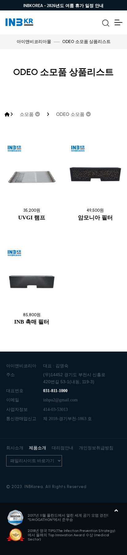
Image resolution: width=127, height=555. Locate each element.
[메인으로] (7, 114)
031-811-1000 (55, 390)
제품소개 (37, 448)
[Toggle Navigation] (118, 22)
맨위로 (116, 510)
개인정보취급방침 (96, 448)
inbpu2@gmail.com (60, 400)
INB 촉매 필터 (31, 322)
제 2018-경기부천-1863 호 (67, 418)
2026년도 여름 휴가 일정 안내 (75, 5)
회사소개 (14, 448)
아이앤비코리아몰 (34, 41)
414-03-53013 (55, 409)
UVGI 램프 (31, 218)
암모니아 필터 (95, 218)
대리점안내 (62, 448)
